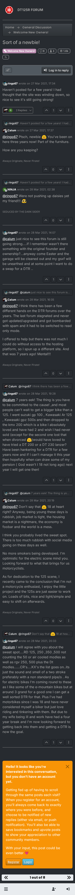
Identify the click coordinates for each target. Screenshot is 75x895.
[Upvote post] (46, 110)
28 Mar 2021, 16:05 (42, 299)
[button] (6, 889)
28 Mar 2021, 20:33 (43, 641)
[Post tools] (69, 110)
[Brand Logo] (9, 10)
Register (13, 862)
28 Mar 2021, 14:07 (43, 232)
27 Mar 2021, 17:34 (43, 83)
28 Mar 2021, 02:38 (42, 189)
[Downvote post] (60, 110)
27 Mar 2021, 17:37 (42, 130)
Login (28, 862)
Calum (12, 130)
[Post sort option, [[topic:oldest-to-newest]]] (8, 70)
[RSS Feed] (5, 57)
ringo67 (13, 83)
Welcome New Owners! (21, 50)
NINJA (12, 189)
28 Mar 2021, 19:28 (43, 393)
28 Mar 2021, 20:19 (42, 500)
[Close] (67, 766)
